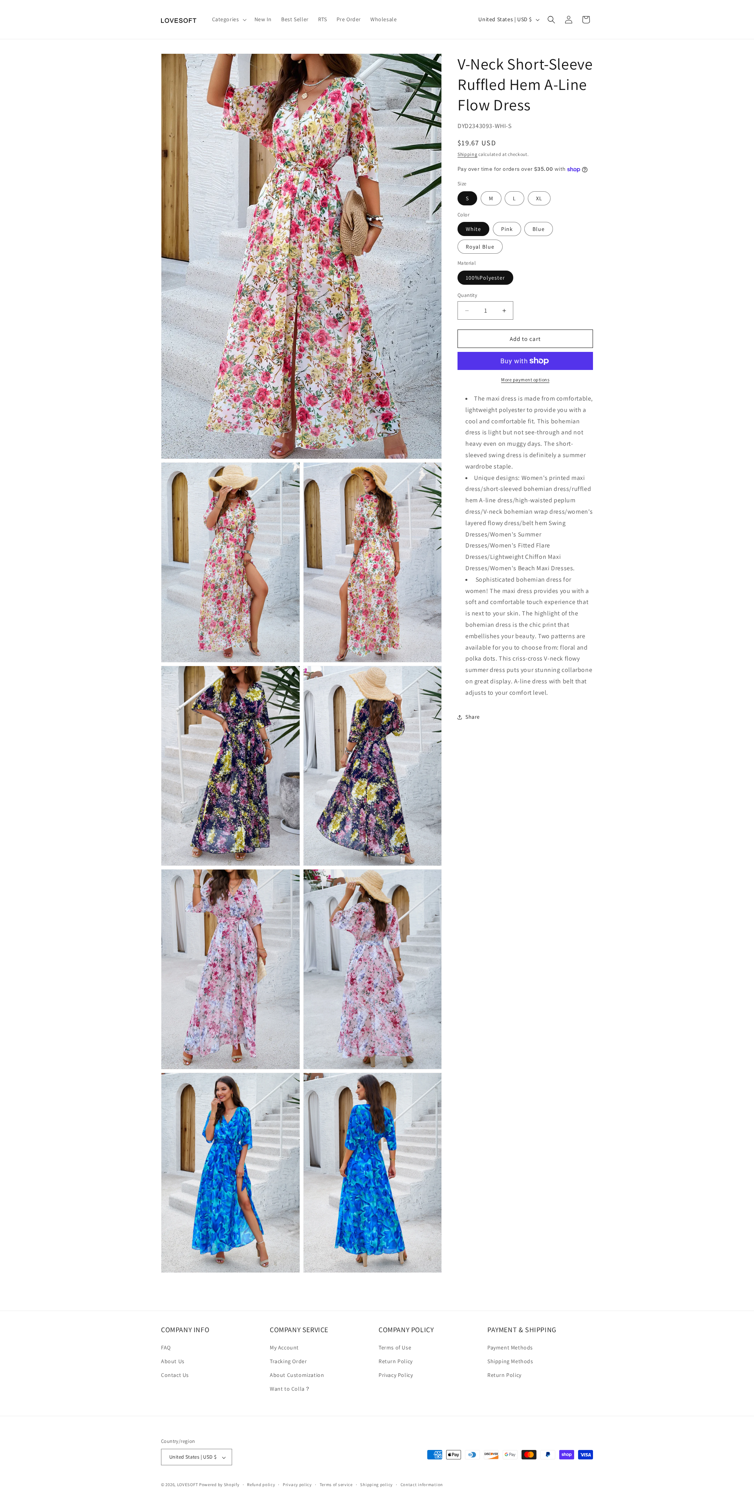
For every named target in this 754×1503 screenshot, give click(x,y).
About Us (173, 1361)
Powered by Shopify (219, 1485)
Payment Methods (510, 1347)
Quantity (467, 295)
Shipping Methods (510, 1361)
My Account (284, 1347)
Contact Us (175, 1375)
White (473, 228)
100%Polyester (485, 277)
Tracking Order (288, 1361)
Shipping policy (376, 1485)
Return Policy (396, 1361)
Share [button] (472, 716)
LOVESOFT (187, 1485)
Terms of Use (395, 1347)
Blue (539, 228)
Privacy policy (297, 1485)
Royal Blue (480, 246)
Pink (507, 228)
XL (539, 198)
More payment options (525, 380)
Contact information (422, 1485)
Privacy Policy (396, 1375)
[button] (228, 19)
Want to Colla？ (290, 1389)
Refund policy (261, 1485)
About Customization (297, 1375)
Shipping (468, 154)
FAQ (166, 1347)
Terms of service (336, 1485)
